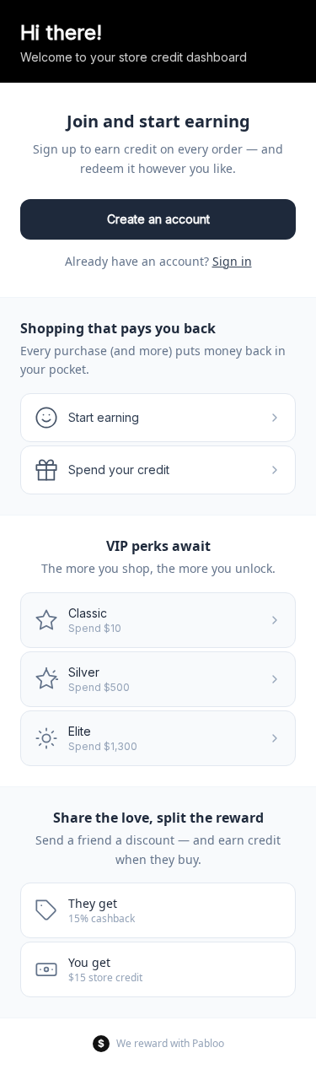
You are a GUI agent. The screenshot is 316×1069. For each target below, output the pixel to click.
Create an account (158, 219)
